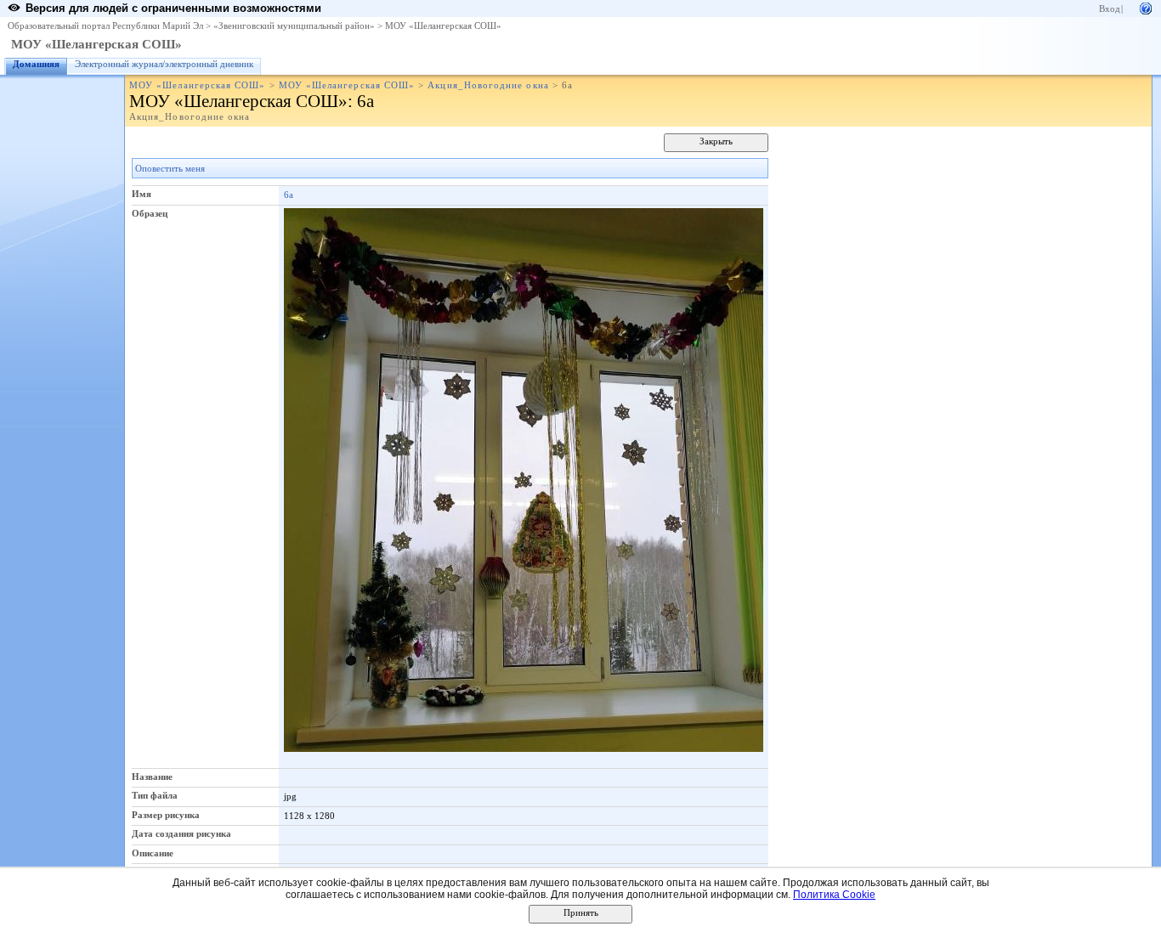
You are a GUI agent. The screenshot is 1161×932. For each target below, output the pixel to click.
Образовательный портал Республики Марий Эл (105, 26)
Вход (1109, 9)
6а (288, 194)
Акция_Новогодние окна (488, 85)
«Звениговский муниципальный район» (294, 26)
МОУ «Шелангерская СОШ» (443, 26)
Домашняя (36, 64)
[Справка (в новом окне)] (1146, 7)
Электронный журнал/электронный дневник (164, 64)
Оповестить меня (170, 168)
